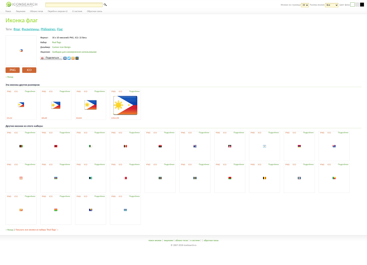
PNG (13, 70)
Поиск (8, 11)
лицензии (168, 240)
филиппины (30, 29)
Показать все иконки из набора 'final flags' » (36, 230)
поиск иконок (155, 240)
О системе (77, 11)
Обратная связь (94, 11)
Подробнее (30, 91)
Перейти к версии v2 (57, 11)
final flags (56, 42)
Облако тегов (36, 11)
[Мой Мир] (77, 58)
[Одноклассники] (73, 58)
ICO (29, 70)
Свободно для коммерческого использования (74, 52)
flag (60, 29)
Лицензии (20, 11)
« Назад (9, 77)
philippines (48, 29)
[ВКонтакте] (65, 58)
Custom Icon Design (61, 47)
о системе (195, 240)
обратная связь (211, 240)
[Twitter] (69, 58)
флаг (16, 29)
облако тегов (181, 240)
